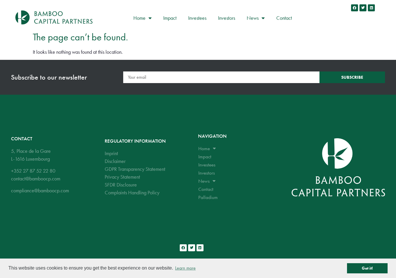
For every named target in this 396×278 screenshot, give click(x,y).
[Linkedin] (371, 7)
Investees (197, 18)
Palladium (208, 197)
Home (139, 18)
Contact (284, 18)
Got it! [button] (367, 268)
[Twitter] (362, 7)
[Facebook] (354, 7)
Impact (170, 18)
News (253, 18)
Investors (226, 18)
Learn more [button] (185, 268)
